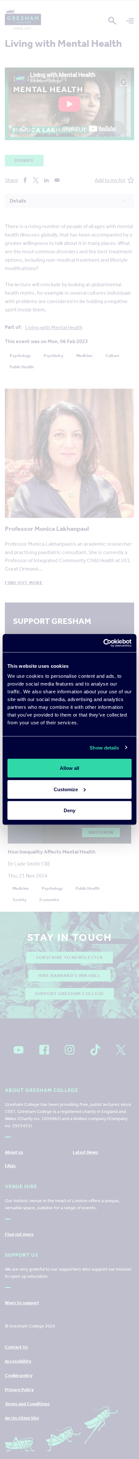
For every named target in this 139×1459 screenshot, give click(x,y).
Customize (66, 789)
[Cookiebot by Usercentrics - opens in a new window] (103, 643)
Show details (104, 747)
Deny (69, 810)
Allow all (69, 768)
